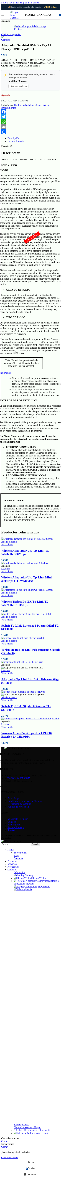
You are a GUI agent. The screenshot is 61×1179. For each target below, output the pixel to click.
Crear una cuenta (9, 1157)
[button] (9, 541)
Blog (16, 855)
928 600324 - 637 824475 (18, 778)
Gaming (29, 875)
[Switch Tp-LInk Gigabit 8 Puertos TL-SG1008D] (23, 691)
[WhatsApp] (30, 121)
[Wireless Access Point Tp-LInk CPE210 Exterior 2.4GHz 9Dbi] (30, 718)
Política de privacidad (18, 806)
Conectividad (42, 105)
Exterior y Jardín (41, 1133)
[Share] (30, 131)
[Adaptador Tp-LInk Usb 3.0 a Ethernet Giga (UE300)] (22, 662)
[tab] (13, 138)
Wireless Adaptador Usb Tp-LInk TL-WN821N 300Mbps (25, 552)
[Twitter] (30, 116)
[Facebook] (30, 111)
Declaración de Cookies (19, 804)
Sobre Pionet (20, 852)
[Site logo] (16, 17)
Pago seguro (14, 824)
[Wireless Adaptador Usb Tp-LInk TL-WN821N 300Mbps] (27, 539)
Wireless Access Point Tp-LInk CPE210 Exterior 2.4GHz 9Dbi (26, 734)
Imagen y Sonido (41, 886)
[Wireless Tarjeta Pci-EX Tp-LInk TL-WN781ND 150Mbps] (27, 589)
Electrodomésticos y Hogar (27, 1127)
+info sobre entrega (18, 86)
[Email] (30, 126)
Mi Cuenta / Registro (18, 819)
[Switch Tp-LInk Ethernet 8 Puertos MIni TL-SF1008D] (26, 614)
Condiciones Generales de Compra (25, 801)
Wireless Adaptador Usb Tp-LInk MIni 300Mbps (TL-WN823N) (26, 579)
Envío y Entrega (16, 827)
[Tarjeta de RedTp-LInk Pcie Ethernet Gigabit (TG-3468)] (22, 638)
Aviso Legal (14, 798)
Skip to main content (30, 2)
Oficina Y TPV (38, 878)
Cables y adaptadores (24, 105)
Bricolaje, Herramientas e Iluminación (32, 1130)
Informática (19, 872)
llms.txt (11, 830)
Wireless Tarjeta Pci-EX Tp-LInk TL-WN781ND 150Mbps (25, 603)
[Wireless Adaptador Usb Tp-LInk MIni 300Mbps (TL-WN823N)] (24, 563)
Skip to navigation (10, 2)
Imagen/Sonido (8, 107)
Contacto (12, 821)
